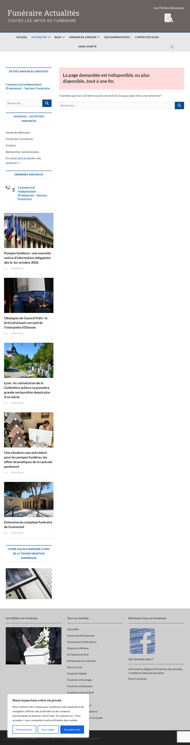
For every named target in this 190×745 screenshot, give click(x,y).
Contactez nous (147, 37)
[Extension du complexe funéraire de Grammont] (29, 499)
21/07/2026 (17, 532)
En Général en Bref (78, 654)
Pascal (54, 738)
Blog (58, 37)
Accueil (21, 37)
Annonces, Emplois (82, 37)
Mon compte (87, 46)
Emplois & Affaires (78, 648)
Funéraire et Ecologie (79, 679)
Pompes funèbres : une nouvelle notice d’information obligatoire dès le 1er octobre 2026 (27, 257)
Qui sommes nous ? (117, 37)
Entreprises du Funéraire (81, 660)
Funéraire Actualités (43, 12)
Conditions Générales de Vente (146, 672)
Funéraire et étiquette (79, 686)
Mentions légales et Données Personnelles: (79, 738)
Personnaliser (24, 729)
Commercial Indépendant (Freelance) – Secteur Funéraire (28, 86)
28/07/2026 (17, 333)
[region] (48, 716)
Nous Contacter (137, 678)
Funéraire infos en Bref (80, 692)
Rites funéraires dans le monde (84, 717)
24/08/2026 (17, 268)
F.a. (6, 268)
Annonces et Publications (81, 641)
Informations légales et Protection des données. (155, 669)
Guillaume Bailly (76, 698)
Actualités (39, 37)
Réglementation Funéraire (82, 711)
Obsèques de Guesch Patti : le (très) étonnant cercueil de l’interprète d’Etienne (26, 322)
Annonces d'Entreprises (80, 635)
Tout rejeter (48, 729)
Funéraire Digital (77, 673)
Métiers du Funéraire (79, 705)
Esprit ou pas (74, 667)
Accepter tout (72, 729)
